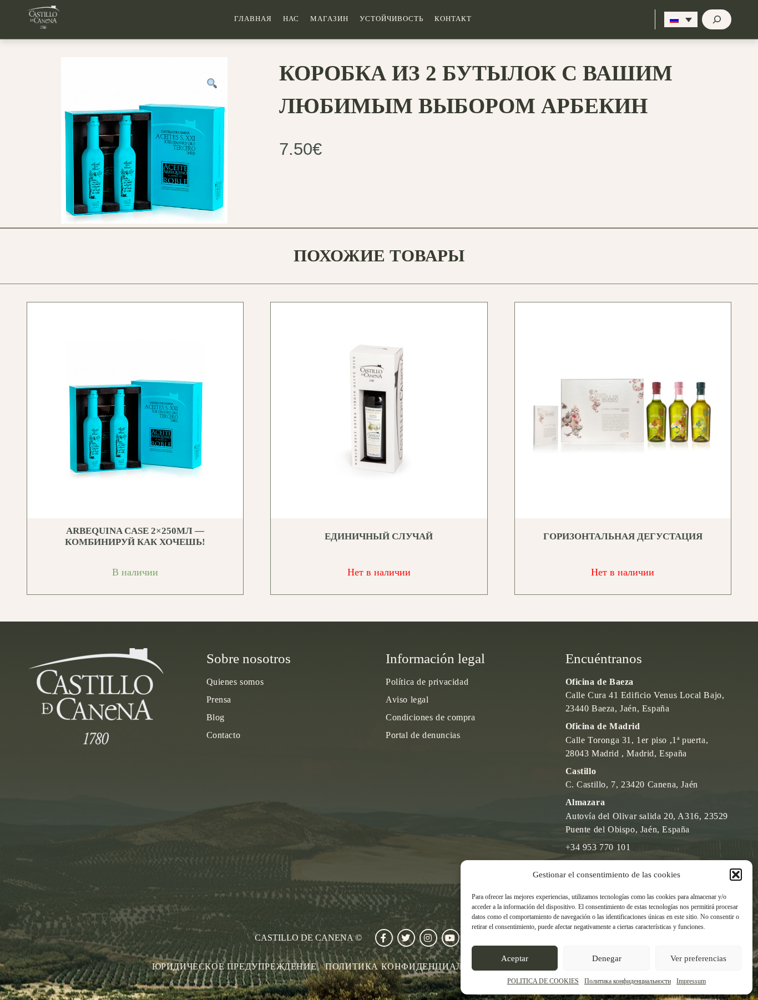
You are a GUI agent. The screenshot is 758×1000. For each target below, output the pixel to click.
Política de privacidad (427, 681)
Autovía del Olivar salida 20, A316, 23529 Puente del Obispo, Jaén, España (647, 815)
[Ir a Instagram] (428, 938)
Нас (291, 19)
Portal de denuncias (423, 735)
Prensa (219, 699)
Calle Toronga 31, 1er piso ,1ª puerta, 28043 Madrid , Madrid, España (637, 739)
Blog (215, 717)
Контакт (453, 19)
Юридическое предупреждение (234, 966)
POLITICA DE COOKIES (543, 981)
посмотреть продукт (139, 410)
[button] (735, 874)
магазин (329, 19)
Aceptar (514, 958)
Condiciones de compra (431, 717)
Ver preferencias (698, 958)
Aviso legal (407, 699)
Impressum (691, 981)
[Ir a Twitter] (406, 938)
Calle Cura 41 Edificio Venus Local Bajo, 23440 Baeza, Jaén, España (645, 695)
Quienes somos (235, 681)
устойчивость (391, 19)
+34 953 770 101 (598, 847)
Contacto (223, 735)
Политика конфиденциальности (627, 981)
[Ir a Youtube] (450, 938)
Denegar (606, 958)
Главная (253, 19)
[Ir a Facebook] (384, 938)
